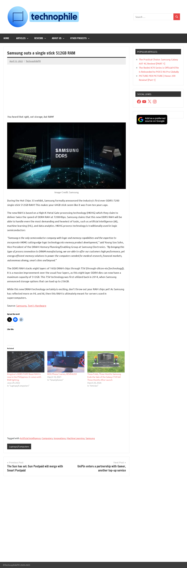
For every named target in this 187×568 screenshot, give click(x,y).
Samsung (21, 305)
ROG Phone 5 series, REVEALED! (62, 374)
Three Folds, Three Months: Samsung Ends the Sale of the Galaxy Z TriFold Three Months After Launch (104, 377)
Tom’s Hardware (37, 305)
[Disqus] (66, 520)
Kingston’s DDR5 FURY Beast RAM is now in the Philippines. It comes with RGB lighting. (24, 377)
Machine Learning (76, 438)
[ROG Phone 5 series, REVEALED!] (66, 361)
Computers (47, 438)
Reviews (38, 38)
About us (57, 38)
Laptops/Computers (19, 446)
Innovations (60, 438)
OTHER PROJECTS (78, 38)
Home (6, 38)
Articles (21, 38)
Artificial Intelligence (30, 438)
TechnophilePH (33, 61)
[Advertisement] (66, 87)
